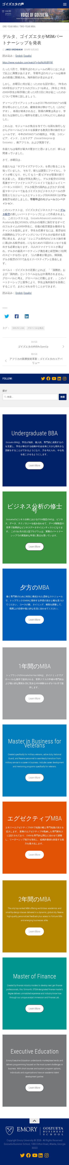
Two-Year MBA (27, 26)
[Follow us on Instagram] (64, 378)
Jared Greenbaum (14, 49)
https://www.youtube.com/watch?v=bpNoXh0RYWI (28, 62)
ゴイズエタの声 (13, 4)
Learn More (34, 465)
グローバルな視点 (35, 328)
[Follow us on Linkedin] (59, 378)
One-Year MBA (10, 26)
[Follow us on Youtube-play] (54, 378)
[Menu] (65, 4)
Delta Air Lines (18, 328)
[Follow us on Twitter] (43, 378)
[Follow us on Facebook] (48, 378)
